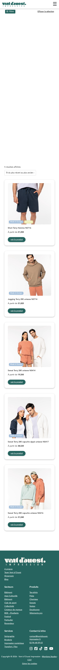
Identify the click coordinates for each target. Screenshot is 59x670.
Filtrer (11, 12)
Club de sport (10, 603)
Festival (7, 617)
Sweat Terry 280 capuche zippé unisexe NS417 (28, 442)
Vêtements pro (36, 613)
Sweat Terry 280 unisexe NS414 (21, 371)
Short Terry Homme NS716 (19, 228)
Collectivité (9, 606)
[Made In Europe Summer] (29, 216)
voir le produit (17, 240)
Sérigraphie (9, 636)
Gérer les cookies (29, 664)
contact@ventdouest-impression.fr (39, 637)
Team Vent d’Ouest (12, 573)
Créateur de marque (13, 610)
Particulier (8, 620)
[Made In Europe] (29, 287)
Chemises (34, 599)
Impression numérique (14, 643)
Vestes (32, 606)
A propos (8, 569)
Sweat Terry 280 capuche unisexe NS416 (25, 513)
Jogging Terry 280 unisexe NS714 (22, 299)
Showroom (9, 576)
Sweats (33, 603)
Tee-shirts (34, 592)
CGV (29, 660)
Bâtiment (8, 592)
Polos (32, 596)
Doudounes (35, 610)
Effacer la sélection (46, 12)
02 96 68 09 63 (36, 643)
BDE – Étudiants (11, 613)
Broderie (8, 640)
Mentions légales (49, 657)
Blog (6, 579)
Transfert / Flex (10, 647)
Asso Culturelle (10, 596)
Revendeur (9, 623)
